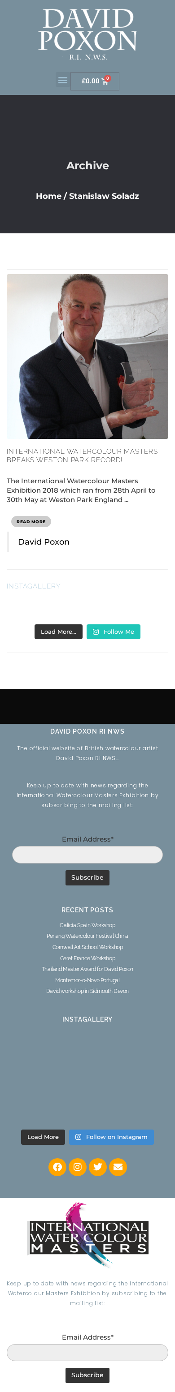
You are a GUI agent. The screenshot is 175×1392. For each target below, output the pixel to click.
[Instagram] (78, 1167)
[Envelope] (118, 1167)
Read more (31, 521)
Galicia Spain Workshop (87, 925)
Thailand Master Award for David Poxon (87, 969)
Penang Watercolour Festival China (87, 936)
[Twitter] (98, 1167)
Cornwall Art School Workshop (87, 947)
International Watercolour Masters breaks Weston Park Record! (82, 455)
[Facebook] (57, 1167)
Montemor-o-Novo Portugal (87, 980)
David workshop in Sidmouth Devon (87, 991)
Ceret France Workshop (87, 958)
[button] (63, 79)
